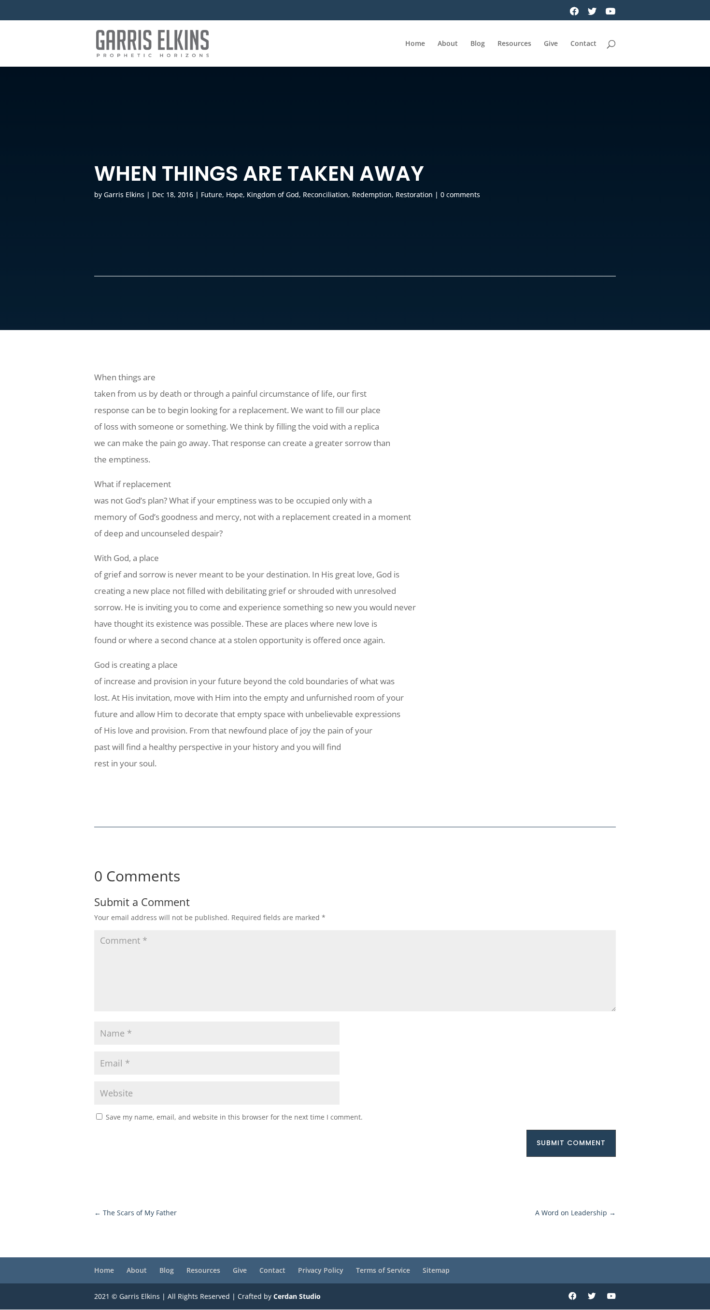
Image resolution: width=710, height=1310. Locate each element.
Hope (234, 194)
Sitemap (436, 1270)
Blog (477, 44)
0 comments (460, 194)
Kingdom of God (273, 194)
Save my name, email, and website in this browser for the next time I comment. (234, 1117)
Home (415, 44)
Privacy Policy (320, 1270)
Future (211, 194)
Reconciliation (325, 194)
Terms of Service (383, 1270)
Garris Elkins (124, 194)
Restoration (414, 194)
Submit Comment (571, 1143)
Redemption (372, 194)
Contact (583, 44)
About (448, 44)
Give (551, 44)
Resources (514, 44)
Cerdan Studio (297, 1296)
